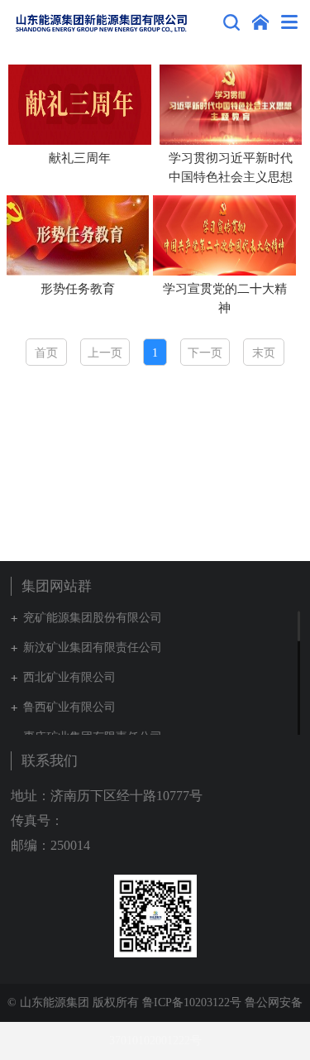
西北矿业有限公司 (69, 677)
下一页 (205, 353)
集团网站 (260, 22)
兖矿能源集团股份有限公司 (92, 618)
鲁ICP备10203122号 (191, 1002)
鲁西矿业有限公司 (69, 707)
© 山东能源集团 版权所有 (73, 1002)
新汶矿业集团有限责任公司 (92, 647)
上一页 (105, 353)
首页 (46, 353)
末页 (263, 353)
